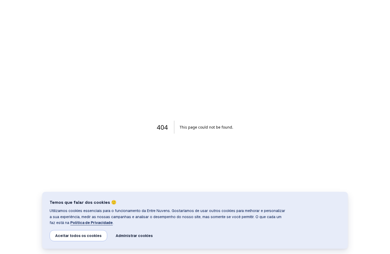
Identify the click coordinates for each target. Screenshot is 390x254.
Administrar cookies (134, 235)
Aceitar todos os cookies (78, 235)
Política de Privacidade (91, 222)
